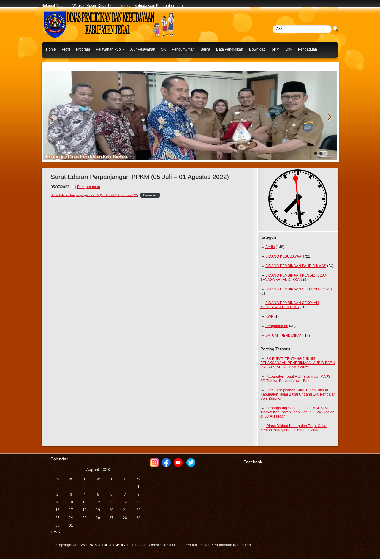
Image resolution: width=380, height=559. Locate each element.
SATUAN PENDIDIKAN (284, 335)
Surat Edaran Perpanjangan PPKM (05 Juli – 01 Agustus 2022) (94, 195)
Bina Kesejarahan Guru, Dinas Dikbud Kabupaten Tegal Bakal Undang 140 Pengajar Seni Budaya (297, 394)
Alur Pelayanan (142, 49)
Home (51, 49)
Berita (205, 49)
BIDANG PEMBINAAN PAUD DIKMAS (295, 266)
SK (163, 49)
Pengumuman (183, 49)
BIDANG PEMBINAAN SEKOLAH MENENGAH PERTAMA (289, 305)
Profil (66, 49)
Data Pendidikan (229, 49)
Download (257, 49)
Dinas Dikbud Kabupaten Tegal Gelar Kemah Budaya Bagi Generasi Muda (293, 428)
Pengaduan (307, 49)
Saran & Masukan (60, 64)
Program (83, 49)
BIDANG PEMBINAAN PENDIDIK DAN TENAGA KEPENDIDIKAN (293, 277)
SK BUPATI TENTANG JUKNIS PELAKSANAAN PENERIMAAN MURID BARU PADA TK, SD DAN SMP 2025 (297, 363)
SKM (275, 49)
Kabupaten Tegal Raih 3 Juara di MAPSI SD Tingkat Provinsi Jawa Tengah (295, 378)
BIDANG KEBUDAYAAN (284, 256)
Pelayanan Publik (110, 49)
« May (55, 532)
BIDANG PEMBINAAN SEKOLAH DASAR (298, 289)
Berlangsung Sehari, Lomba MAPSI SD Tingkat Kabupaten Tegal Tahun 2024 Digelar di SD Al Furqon (297, 412)
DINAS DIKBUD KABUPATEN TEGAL (116, 545)
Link (288, 49)
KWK (269, 316)
